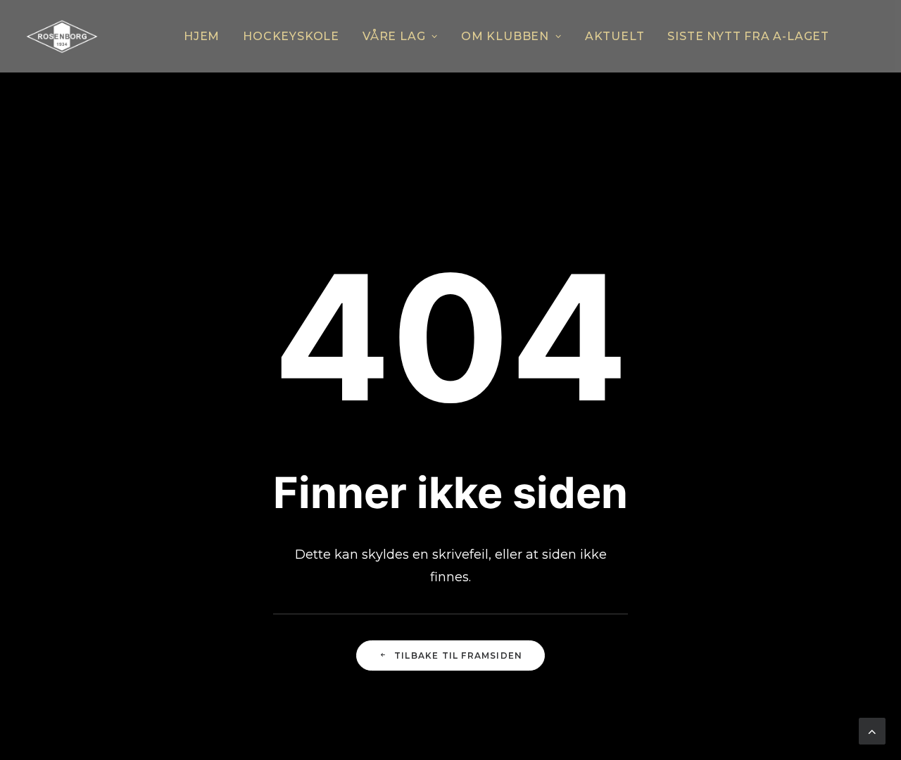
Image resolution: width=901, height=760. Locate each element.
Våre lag (394, 36)
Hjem (202, 36)
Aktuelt (615, 36)
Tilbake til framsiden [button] (458, 655)
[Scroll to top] (872, 730)
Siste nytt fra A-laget (748, 36)
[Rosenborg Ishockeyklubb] (62, 36)
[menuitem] (201, 36)
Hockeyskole (291, 36)
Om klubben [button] (505, 36)
